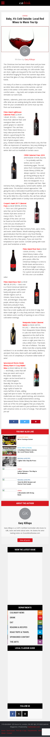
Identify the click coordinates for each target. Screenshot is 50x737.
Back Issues (11, 730)
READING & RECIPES (24, 458)
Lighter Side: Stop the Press (27, 461)
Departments (32, 730)
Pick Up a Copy (21, 730)
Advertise (41, 730)
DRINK (25, 16)
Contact (9, 733)
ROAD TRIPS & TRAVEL (25, 448)
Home (3, 730)
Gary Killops (30, 59)
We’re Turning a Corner (25, 439)
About (3, 733)
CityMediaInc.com (34, 727)
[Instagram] (25, 714)
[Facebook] (12, 714)
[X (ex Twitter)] (19, 714)
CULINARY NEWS (23, 437)
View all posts (25, 540)
